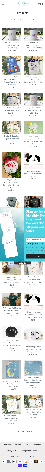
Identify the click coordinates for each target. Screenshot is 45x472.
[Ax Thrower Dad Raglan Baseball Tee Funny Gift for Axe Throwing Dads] (33, 301)
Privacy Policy (12, 451)
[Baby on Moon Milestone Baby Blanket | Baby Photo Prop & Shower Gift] (33, 368)
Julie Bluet (19, 457)
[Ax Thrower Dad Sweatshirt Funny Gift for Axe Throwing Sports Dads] (11, 332)
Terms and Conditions (33, 445)
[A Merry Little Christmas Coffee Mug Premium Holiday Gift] (33, 99)
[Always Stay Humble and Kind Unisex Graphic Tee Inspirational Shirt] (11, 202)
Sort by (12, 19)
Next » (29, 432)
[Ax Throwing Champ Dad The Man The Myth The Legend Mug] (33, 335)
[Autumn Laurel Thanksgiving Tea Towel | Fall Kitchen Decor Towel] (33, 265)
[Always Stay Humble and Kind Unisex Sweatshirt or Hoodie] (33, 205)
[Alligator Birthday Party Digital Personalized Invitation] (11, 127)
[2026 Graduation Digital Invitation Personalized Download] (11, 99)
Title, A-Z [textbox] (21, 19)
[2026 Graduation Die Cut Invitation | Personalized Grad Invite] (33, 65)
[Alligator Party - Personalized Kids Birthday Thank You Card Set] (33, 127)
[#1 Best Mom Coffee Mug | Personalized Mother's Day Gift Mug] (33, 34)
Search (35, 451)
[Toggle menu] (2, 3)
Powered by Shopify (28, 457)
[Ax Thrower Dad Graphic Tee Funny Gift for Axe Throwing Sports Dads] (11, 299)
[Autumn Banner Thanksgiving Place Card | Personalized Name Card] (11, 265)
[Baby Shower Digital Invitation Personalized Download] (33, 401)
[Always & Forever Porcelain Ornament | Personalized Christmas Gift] (11, 165)
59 (23, 432)
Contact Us (18, 445)
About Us (7, 445)
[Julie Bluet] (22, 4)
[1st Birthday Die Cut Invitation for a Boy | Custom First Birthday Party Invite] (11, 65)
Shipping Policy (25, 451)
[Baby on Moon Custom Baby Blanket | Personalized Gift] (11, 369)
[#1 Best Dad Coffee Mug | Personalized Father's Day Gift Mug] (11, 34)
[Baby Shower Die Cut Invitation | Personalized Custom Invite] (11, 404)
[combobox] (26, 19)
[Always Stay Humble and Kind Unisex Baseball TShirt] (33, 160)
